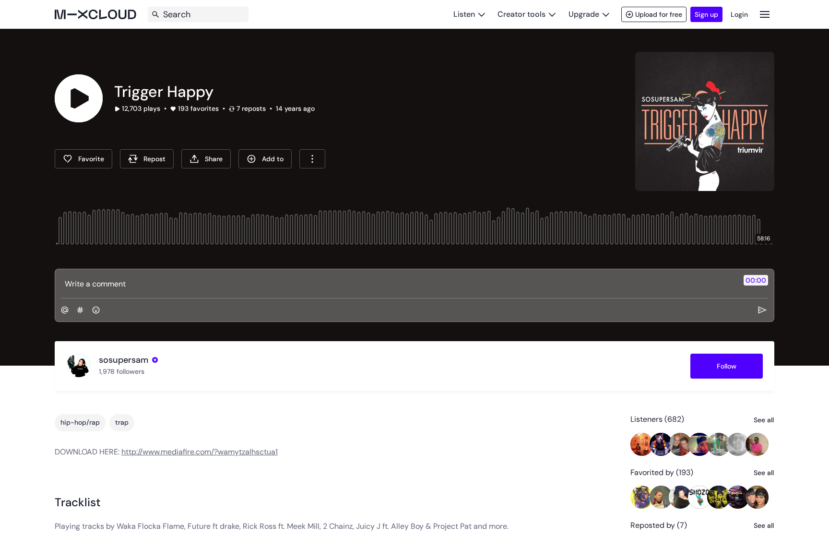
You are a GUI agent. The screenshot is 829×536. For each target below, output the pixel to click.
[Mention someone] (65, 310)
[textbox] (398, 283)
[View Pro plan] (155, 360)
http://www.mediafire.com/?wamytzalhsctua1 (199, 452)
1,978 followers (121, 371)
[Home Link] (95, 14)
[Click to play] (79, 98)
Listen (464, 14)
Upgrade (583, 14)
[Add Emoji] (96, 310)
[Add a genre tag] (80, 310)
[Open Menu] (765, 14)
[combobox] (312, 158)
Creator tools (521, 14)
